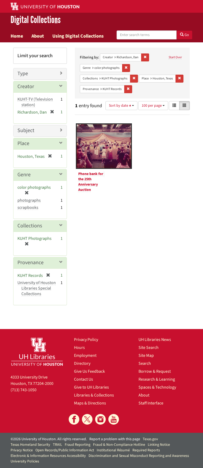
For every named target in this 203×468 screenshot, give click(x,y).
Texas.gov (150, 439)
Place (23, 143)
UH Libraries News (155, 340)
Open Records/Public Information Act (64, 450)
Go (186, 35)
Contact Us (83, 379)
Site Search (149, 347)
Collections (29, 226)
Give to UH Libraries (91, 387)
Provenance (30, 262)
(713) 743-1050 (23, 390)
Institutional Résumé (113, 450)
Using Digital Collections (78, 36)
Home (17, 36)
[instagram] (100, 419)
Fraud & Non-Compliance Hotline (119, 444)
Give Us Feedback (89, 371)
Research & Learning (157, 379)
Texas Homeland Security (30, 444)
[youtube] (113, 419)
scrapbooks (27, 207)
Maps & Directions (90, 403)
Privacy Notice (22, 450)
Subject (25, 130)
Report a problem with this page (114, 439)
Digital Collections (36, 20)
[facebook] (74, 419)
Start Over (175, 57)
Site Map (146, 355)
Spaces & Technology (157, 387)
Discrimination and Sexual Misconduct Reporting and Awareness (139, 455)
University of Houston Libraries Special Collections (36, 288)
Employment (85, 355)
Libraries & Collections (94, 395)
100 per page (152, 105)
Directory (82, 363)
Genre (24, 174)
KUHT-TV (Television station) (35, 102)
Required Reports (146, 450)
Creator (25, 86)
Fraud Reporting (77, 444)
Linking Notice (159, 444)
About (37, 36)
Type (22, 73)
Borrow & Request (155, 371)
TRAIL (57, 444)
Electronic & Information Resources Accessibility (48, 455)
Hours (79, 347)
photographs (29, 200)
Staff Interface (151, 403)
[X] (87, 419)
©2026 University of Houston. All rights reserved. (49, 439)
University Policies (25, 461)
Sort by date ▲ (120, 105)
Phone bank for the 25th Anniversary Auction (90, 181)
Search (145, 363)
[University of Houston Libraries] (37, 351)
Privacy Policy (86, 340)
